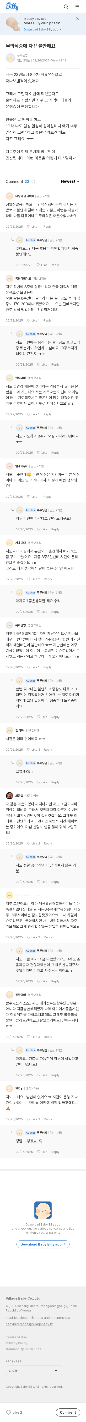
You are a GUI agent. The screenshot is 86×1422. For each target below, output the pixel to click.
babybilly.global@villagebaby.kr (29, 1324)
